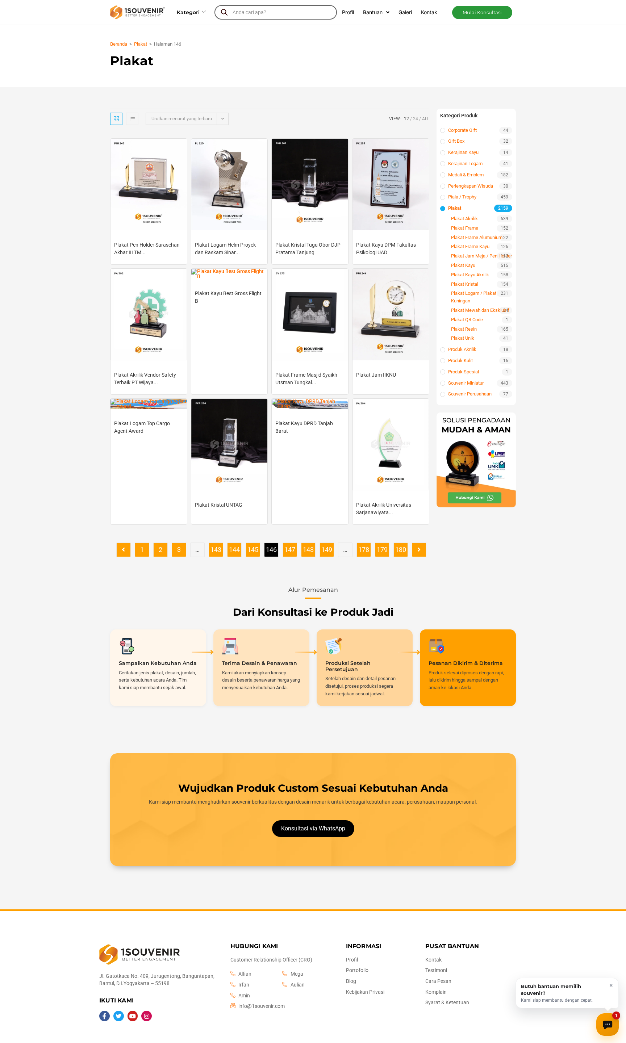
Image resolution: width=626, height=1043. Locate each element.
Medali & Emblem (466, 174)
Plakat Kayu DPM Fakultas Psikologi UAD (386, 248)
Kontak (429, 12)
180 (400, 549)
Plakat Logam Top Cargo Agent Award (142, 427)
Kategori (188, 12)
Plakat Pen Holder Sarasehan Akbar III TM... (147, 248)
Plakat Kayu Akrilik (470, 274)
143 (215, 549)
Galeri (405, 12)
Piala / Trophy (462, 197)
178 (363, 549)
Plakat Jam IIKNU (376, 375)
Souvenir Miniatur (466, 383)
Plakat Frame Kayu (470, 246)
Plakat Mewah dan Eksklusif (480, 310)
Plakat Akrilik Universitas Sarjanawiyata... (383, 508)
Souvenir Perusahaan (470, 394)
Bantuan (373, 12)
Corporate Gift (462, 130)
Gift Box (456, 141)
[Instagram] (146, 1016)
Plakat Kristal (464, 284)
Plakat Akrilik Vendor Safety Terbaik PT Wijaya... (145, 378)
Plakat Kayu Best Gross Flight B (228, 297)
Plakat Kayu (463, 265)
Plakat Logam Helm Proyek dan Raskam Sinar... (225, 248)
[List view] (132, 119)
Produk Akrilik (462, 349)
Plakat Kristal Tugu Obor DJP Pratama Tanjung (308, 248)
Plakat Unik (462, 338)
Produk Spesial (463, 371)
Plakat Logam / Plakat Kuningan (473, 296)
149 (326, 549)
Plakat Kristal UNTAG (218, 505)
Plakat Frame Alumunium (476, 237)
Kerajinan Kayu (463, 152)
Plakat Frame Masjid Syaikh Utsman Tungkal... (306, 378)
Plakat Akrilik (464, 218)
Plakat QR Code (467, 319)
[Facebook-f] (104, 1016)
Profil (348, 12)
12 (406, 118)
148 (308, 549)
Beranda (118, 44)
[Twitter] (118, 1016)
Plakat (140, 44)
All (425, 118)
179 (382, 549)
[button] (482, 12)
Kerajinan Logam (465, 163)
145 (252, 549)
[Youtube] (133, 1016)
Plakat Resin (464, 329)
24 (415, 118)
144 (234, 549)
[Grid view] (116, 119)
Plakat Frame (464, 228)
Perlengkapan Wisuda (470, 186)
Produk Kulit (460, 360)
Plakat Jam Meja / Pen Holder (481, 256)
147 (289, 549)
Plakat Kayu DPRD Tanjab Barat (304, 427)
